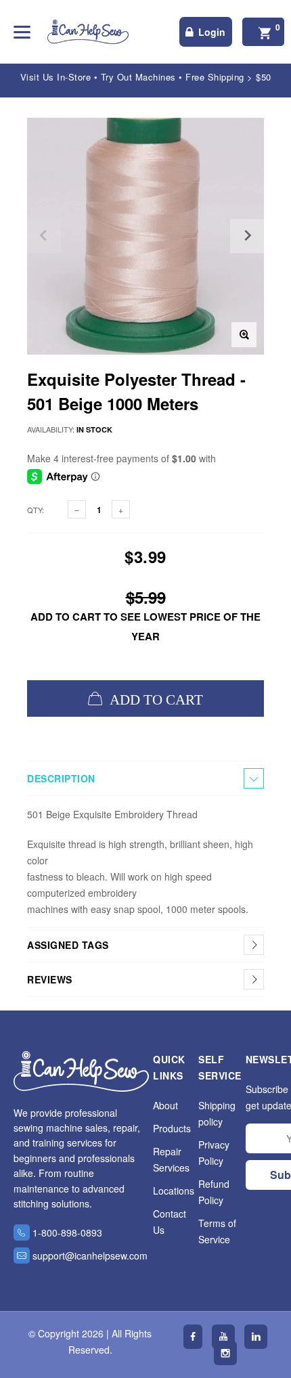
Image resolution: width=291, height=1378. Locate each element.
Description (61, 778)
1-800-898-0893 (67, 1232)
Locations (173, 1190)
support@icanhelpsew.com (90, 1255)
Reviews (49, 979)
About (165, 1105)
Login (211, 32)
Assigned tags (68, 945)
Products (172, 1128)
